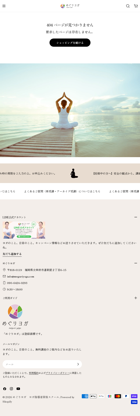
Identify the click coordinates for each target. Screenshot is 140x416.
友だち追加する (12, 254)
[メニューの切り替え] (4, 6)
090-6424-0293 (17, 283)
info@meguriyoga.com (20, 276)
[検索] (127, 6)
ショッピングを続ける (70, 43)
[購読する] (78, 364)
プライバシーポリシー (57, 373)
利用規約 (33, 373)
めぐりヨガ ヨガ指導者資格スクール (36, 397)
